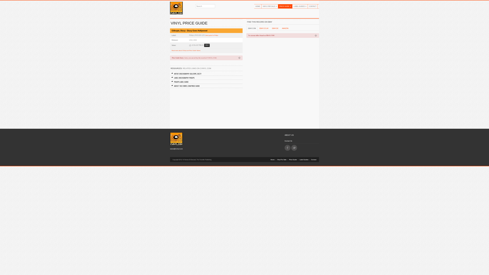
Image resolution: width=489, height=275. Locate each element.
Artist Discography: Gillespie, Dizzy (187, 73)
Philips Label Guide (181, 81)
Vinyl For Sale (269, 6)
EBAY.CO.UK (263, 28)
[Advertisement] (206, 107)
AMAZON (285, 28)
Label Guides (299, 6)
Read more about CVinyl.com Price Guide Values (186, 50)
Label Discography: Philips (184, 77)
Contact (312, 6)
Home (257, 6)
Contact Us (288, 141)
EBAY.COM (252, 28)
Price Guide (284, 6)
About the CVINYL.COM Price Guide (187, 86)
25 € (206, 45)
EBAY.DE (275, 28)
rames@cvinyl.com (176, 149)
